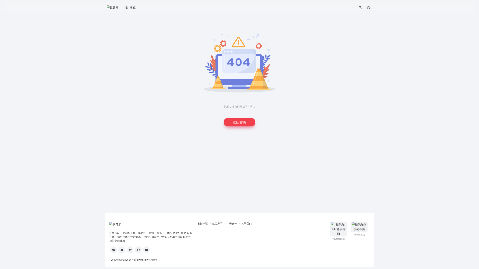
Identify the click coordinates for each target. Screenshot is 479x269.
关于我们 (246, 223)
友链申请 (202, 223)
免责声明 (217, 223)
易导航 (132, 259)
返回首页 (239, 122)
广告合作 (232, 223)
